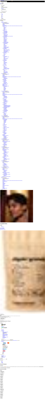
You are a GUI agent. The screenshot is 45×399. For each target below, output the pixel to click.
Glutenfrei (9, 76)
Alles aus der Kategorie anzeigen (6, 91)
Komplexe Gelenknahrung (6, 127)
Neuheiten (4, 24)
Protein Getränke (4, 79)
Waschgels (5, 163)
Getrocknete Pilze (5, 35)
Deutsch (2, 18)
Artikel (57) (2, 341)
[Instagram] (0, 225)
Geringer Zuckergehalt (19, 76)
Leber (3, 186)
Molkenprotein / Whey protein (7, 105)
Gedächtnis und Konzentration (6, 185)
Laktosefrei (11, 76)
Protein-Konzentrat (6, 78)
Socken (4, 143)
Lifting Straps (5, 175)
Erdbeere (5, 89)
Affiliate (3, 333)
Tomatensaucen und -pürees (6, 68)
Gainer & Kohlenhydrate (5, 110)
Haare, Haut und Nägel (5, 181)
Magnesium (5, 120)
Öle (4, 53)
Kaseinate (5, 83)
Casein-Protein (4, 81)
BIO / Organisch (4, 76)
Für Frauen (4, 134)
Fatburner (4, 112)
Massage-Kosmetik (4, 149)
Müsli (4, 28)
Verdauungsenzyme (6, 137)
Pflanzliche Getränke (6, 72)
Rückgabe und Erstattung (5, 335)
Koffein (4, 113)
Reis (4, 61)
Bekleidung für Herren (5, 144)
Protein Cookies (5, 109)
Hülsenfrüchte (5, 62)
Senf (4, 66)
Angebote (2, 21)
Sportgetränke (4, 95)
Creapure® (5, 99)
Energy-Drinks (5, 97)
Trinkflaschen (5, 171)
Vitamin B (5, 121)
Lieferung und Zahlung (5, 334)
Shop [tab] (1, 361)
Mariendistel (5, 133)
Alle (1, 226)
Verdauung (4, 184)
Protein (2, 73)
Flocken (4, 27)
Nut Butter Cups (5, 39)
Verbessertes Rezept (5, 25)
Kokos (4, 90)
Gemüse (5, 59)
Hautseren (5, 151)
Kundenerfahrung (4, 337)
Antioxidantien (4, 132)
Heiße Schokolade (5, 71)
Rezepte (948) (2, 330)
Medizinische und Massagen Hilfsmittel (6, 176)
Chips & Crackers (5, 38)
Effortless (9, 141)
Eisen (4, 123)
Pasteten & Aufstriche (6, 58)
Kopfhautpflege (5, 159)
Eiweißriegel (5, 108)
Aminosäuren (4, 102)
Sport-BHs (5, 142)
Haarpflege (4, 157)
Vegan (8, 94)
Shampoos (5, 158)
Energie (3, 187)
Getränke (3, 69)
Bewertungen (2, 228)
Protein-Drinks (5, 96)
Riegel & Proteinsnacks (5, 107)
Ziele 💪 (2, 177)
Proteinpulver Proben (5, 85)
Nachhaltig (7, 141)
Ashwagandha (5, 129)
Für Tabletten (5, 173)
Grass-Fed (7, 76)
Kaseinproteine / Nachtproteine (7, 106)
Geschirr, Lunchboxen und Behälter (6, 172)
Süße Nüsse (5, 40)
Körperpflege (4, 153)
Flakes (4, 29)
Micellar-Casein (5, 82)
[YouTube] (1, 225)
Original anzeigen (2, 318)
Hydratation (4, 188)
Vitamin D (5, 122)
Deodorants (5, 154)
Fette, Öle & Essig (4, 52)
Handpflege (5, 155)
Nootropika (4, 131)
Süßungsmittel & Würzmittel (5, 42)
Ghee (4, 54)
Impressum (2, 355)
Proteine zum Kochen (5, 84)
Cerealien (4, 26)
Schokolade (5, 41)
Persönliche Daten (3, 357)
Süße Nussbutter (5, 32)
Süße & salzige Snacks (5, 36)
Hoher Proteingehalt (14, 76)
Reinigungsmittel (4, 164)
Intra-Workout (5, 101)
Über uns (3, 336)
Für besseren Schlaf (4, 138)
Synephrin (5, 114)
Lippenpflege (5, 152)
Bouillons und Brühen (6, 47)
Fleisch (4, 57)
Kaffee (4, 70)
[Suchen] (2, 5)
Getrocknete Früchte (6, 34)
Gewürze (5, 46)
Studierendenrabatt (4, 332)
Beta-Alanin (5, 103)
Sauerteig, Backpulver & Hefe (7, 50)
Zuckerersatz (5, 45)
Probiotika (5, 136)
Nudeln (4, 63)
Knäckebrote (5, 64)
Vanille (4, 87)
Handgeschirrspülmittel (6, 166)
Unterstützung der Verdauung (5, 135)
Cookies (2, 356)
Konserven (4, 55)
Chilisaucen (5, 67)
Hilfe (3, 331)
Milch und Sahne (5, 51)
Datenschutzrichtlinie (15, 340)
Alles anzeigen (5, 30)
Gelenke (3, 125)
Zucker (4, 44)
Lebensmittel (2, 22)
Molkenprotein (4, 77)
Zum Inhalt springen (2, 0)
